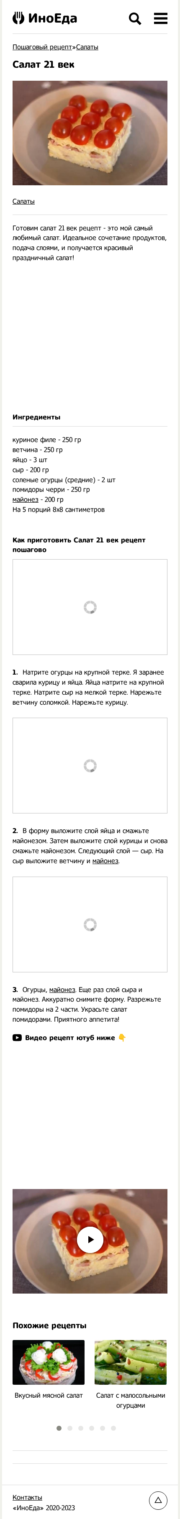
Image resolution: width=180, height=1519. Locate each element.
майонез (26, 500)
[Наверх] (158, 1500)
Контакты (27, 1497)
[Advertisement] (90, 337)
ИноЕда (52, 18)
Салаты (24, 201)
